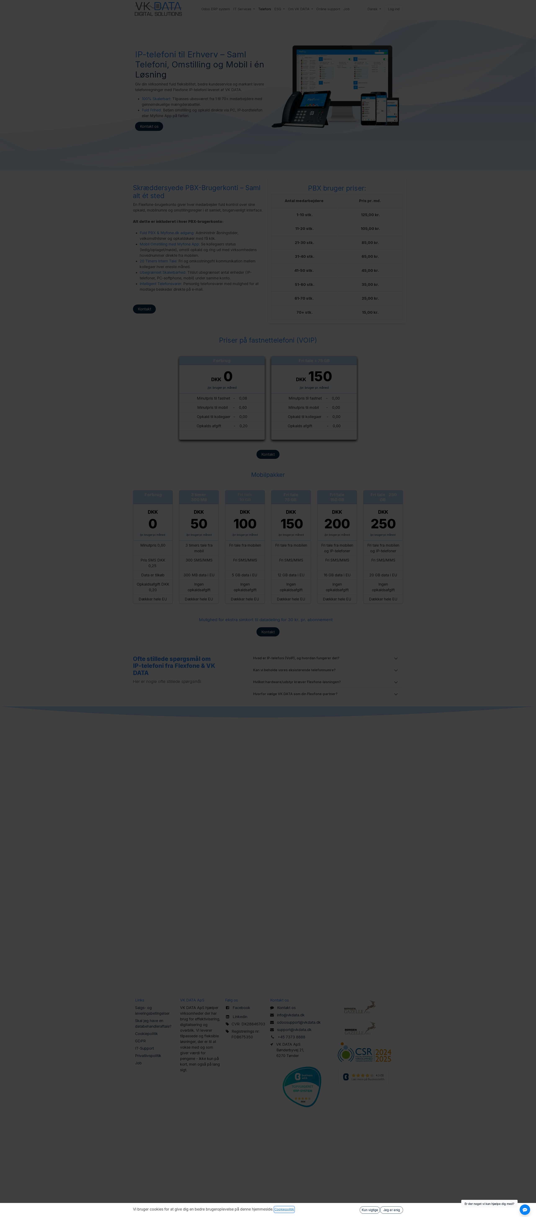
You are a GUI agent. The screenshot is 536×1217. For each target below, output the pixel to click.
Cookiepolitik (284, 1209)
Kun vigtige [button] (370, 1210)
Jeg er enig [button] (391, 1210)
